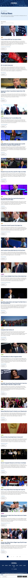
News (3, 565)
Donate (24, 565)
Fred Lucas (2, 98)
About (17, 565)
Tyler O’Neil (3, 152)
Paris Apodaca (3, 310)
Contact (20, 565)
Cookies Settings (4, 576)
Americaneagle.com (20, 573)
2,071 (17, 556)
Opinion (6, 565)
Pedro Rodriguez (3, 256)
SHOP (14, 566)
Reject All (25, 576)
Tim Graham (3, 417)
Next (20, 556)
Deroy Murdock (3, 72)
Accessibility (8, 573)
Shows (10, 565)
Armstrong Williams (4, 443)
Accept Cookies (19, 576)
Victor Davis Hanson (4, 124)
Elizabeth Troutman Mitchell (5, 282)
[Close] (27, 575)
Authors (13, 565)
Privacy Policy (23, 572)
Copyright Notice (19, 572)
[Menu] (1, 5)
